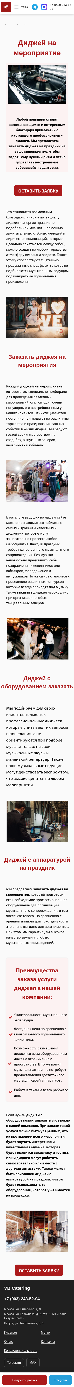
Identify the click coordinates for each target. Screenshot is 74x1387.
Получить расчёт (24, 1380)
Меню (45, 1332)
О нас (8, 1341)
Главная (10, 1332)
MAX (33, 1362)
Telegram (14, 1362)
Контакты (48, 1341)
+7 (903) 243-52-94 (61, 7)
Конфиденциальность (20, 1350)
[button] (38, 190)
